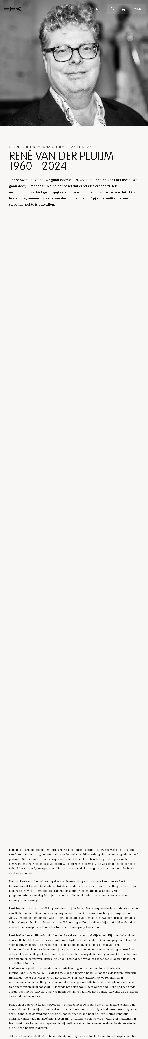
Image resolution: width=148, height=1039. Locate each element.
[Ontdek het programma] (112, 9)
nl (98, 9)
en (92, 9)
